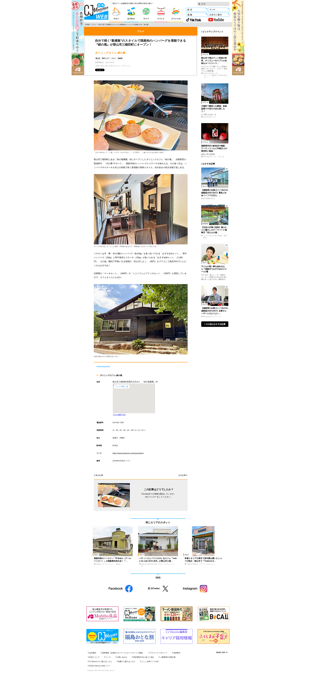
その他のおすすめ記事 (216, 324)
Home (87, 24)
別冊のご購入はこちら (126, 661)
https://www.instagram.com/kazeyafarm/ (128, 453)
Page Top (220, 652)
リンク (108, 657)
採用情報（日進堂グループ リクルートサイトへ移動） (123, 653)
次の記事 (182, 475)
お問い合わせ (122, 657)
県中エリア (105, 58)
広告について (94, 657)
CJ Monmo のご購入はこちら (100, 661)
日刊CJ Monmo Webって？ (99, 666)
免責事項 (176, 653)
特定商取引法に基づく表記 (143, 657)
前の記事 (99, 475)
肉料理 (120, 58)
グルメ (94, 24)
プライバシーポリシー (158, 653)
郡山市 (98, 58)
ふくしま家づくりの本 (150, 661)
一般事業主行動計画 (168, 657)
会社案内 (92, 653)
